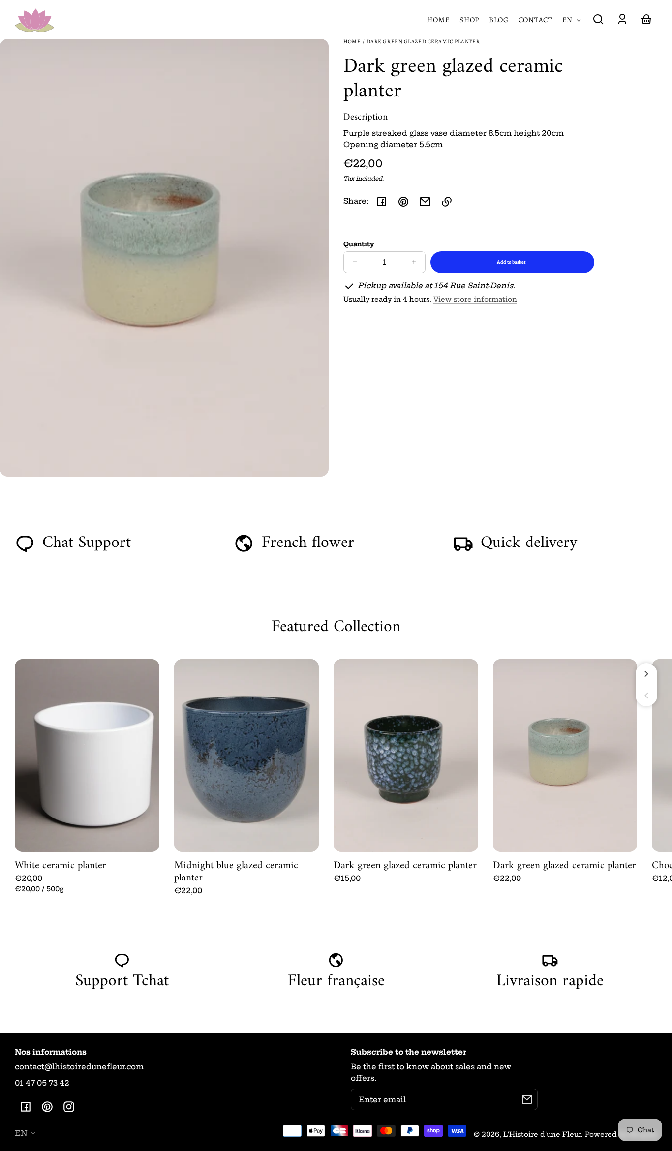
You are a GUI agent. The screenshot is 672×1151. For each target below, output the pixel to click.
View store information (475, 299)
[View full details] (87, 755)
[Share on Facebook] (382, 201)
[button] (598, 19)
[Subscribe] (527, 1099)
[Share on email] (425, 201)
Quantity (358, 244)
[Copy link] (447, 201)
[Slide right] (646, 674)
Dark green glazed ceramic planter (423, 42)
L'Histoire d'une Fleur (542, 1134)
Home (352, 42)
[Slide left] (646, 695)
